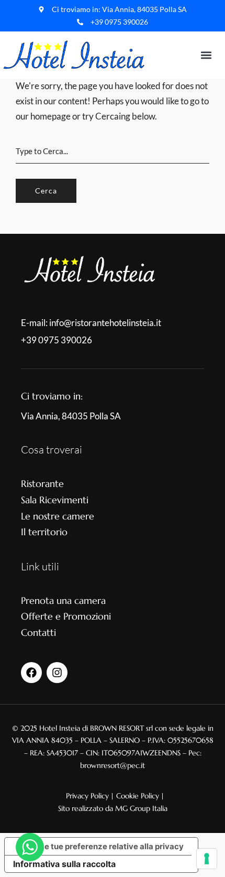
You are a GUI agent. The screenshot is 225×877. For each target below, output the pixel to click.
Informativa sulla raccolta (64, 864)
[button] (206, 54)
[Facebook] (31, 672)
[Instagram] (57, 672)
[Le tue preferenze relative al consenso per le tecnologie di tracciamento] (207, 859)
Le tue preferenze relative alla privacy (112, 846)
